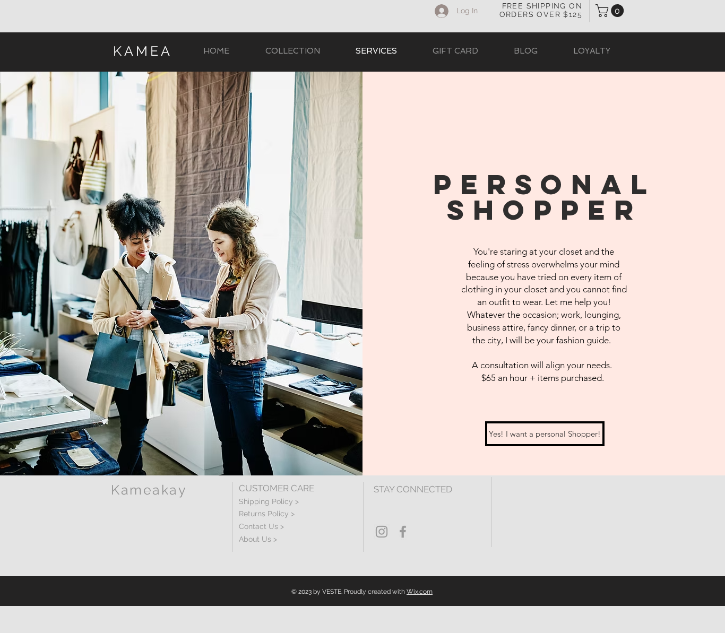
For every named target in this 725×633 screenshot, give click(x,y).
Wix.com (420, 591)
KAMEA (142, 51)
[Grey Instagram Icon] (382, 532)
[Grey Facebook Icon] (403, 532)
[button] (611, 10)
